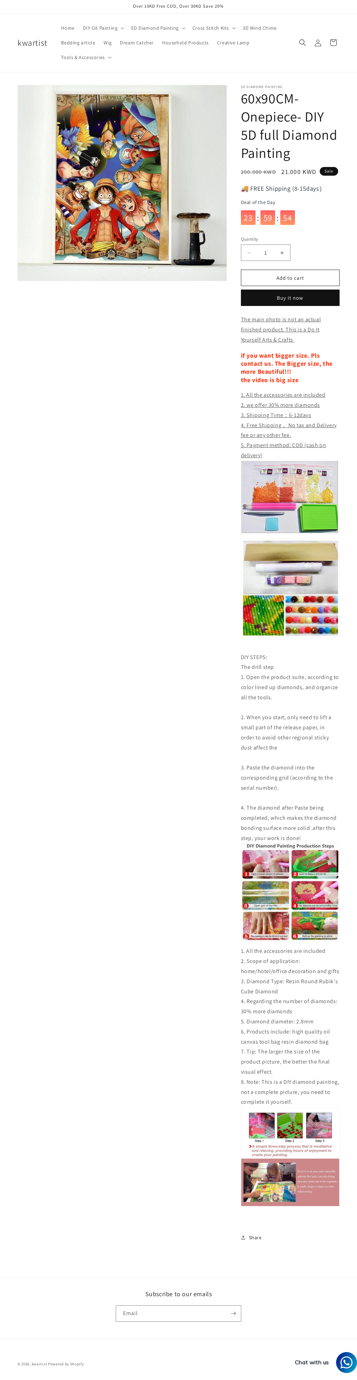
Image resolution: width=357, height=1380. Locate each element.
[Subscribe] (233, 1313)
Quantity (249, 239)
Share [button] (255, 1237)
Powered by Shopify (66, 1363)
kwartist (39, 1363)
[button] (103, 28)
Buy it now (290, 297)
